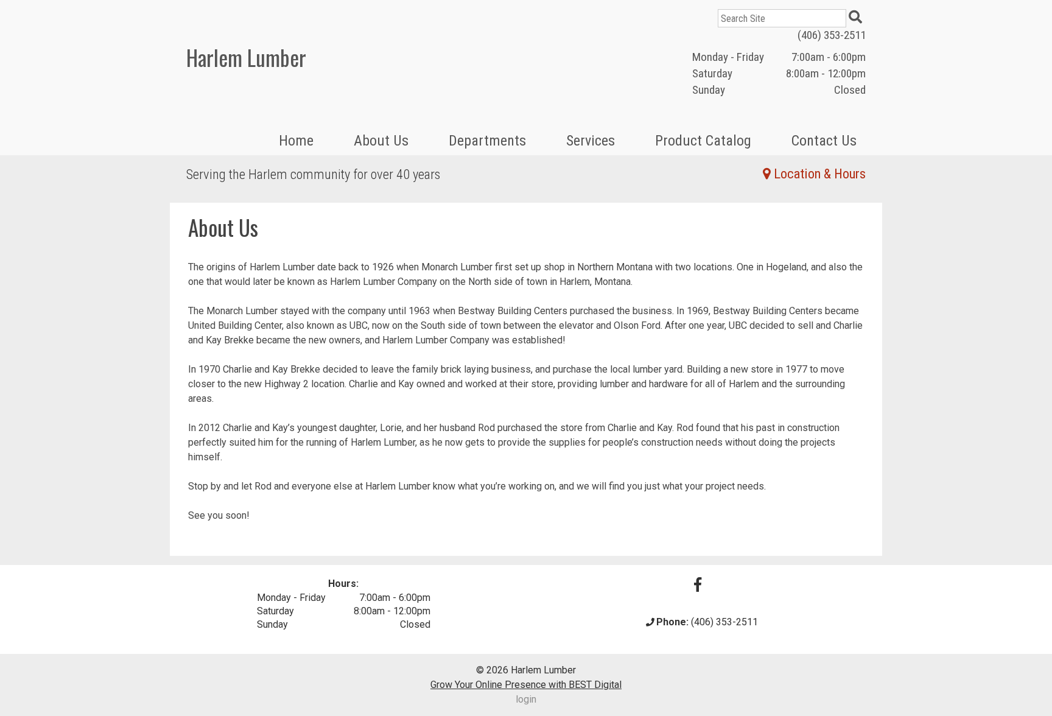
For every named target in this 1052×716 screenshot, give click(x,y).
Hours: (343, 583)
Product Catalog (703, 140)
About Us (381, 140)
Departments (487, 140)
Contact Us (824, 140)
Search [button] (857, 18)
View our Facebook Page (697, 584)
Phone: (672, 622)
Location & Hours (820, 173)
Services (590, 140)
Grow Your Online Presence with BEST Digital (526, 684)
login (526, 699)
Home (296, 140)
